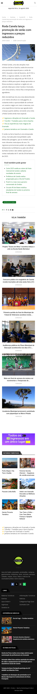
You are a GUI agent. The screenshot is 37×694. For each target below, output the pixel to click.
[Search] (35, 3)
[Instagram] (20, 584)
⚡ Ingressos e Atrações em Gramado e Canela (18, 118)
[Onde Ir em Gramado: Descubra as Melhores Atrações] (27, 484)
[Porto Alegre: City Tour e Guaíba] (9, 463)
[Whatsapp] (24, 584)
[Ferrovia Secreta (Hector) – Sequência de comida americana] (27, 463)
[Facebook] (12, 584)
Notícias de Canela (9, 202)
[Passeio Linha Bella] (9, 484)
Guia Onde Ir (6, 601)
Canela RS (22, 17)
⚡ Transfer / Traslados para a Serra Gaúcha (17, 121)
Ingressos (5, 604)
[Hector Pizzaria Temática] (9, 504)
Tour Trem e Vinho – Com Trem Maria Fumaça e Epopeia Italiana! (26, 515)
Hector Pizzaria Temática (7, 513)
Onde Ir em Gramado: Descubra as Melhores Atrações (27, 494)
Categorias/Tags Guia (27, 601)
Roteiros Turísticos (8, 595)
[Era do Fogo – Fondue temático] (7, 620)
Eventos (4, 598)
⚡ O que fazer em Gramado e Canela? (15, 531)
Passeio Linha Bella (9, 492)
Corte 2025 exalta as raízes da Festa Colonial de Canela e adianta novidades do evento (18, 170)
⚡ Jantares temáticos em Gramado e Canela (18, 129)
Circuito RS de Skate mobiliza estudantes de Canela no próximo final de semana (18, 189)
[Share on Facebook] (6, 210)
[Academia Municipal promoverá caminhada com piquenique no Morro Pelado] (18, 397)
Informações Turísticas (27, 595)
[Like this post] (4, 210)
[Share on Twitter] (8, 210)
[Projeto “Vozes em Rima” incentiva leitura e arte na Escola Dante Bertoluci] (18, 233)
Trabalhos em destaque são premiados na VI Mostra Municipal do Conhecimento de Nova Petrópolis (16, 677)
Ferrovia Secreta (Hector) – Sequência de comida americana (27, 473)
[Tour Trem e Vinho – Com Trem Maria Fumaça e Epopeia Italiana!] (27, 504)
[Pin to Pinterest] (10, 210)
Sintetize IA (5, 607)
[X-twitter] (16, 584)
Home (4, 17)
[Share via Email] (12, 210)
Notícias (12, 17)
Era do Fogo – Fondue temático (23, 618)
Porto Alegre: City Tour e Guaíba (8, 472)
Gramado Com (24, 604)
